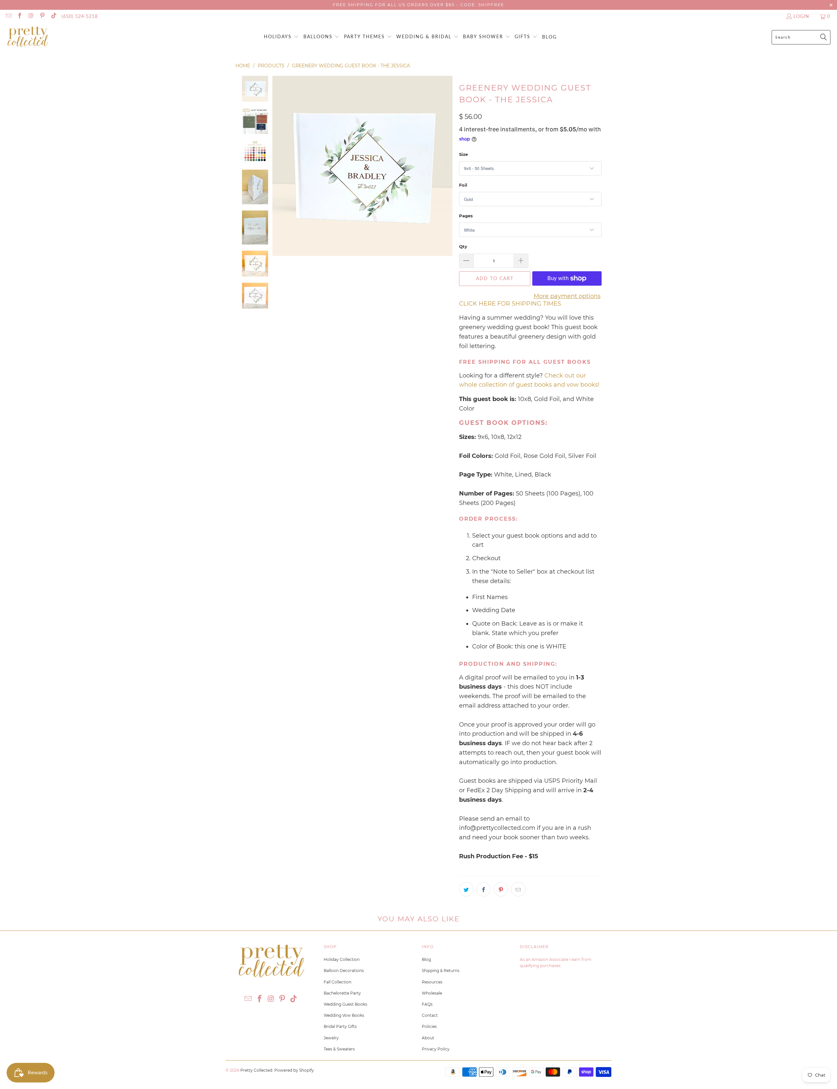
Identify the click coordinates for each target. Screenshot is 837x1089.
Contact (430, 1015)
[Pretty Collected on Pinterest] (42, 16)
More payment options (567, 296)
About (428, 1037)
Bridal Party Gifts (340, 1026)
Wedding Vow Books (344, 1015)
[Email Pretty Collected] (8, 16)
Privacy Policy (436, 1049)
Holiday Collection (342, 959)
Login (801, 16)
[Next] (447, 166)
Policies (429, 1026)
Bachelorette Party (342, 993)
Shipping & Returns (440, 970)
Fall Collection (337, 982)
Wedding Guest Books (345, 1004)
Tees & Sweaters (339, 1049)
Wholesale (432, 993)
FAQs (427, 1004)
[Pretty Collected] (28, 37)
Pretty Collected (256, 1070)
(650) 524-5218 (79, 16)
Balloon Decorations (344, 970)
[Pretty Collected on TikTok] (53, 16)
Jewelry (331, 1037)
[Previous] (277, 166)
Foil (463, 185)
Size (463, 154)
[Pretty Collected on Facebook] (19, 16)
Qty (463, 246)
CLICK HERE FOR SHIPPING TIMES (510, 303)
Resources (432, 982)
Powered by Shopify (294, 1070)
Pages (466, 215)
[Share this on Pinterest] (501, 889)
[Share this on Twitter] (466, 889)
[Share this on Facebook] (483, 889)
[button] (281, 37)
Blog (426, 959)
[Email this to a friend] (518, 889)
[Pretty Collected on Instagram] (30, 16)
